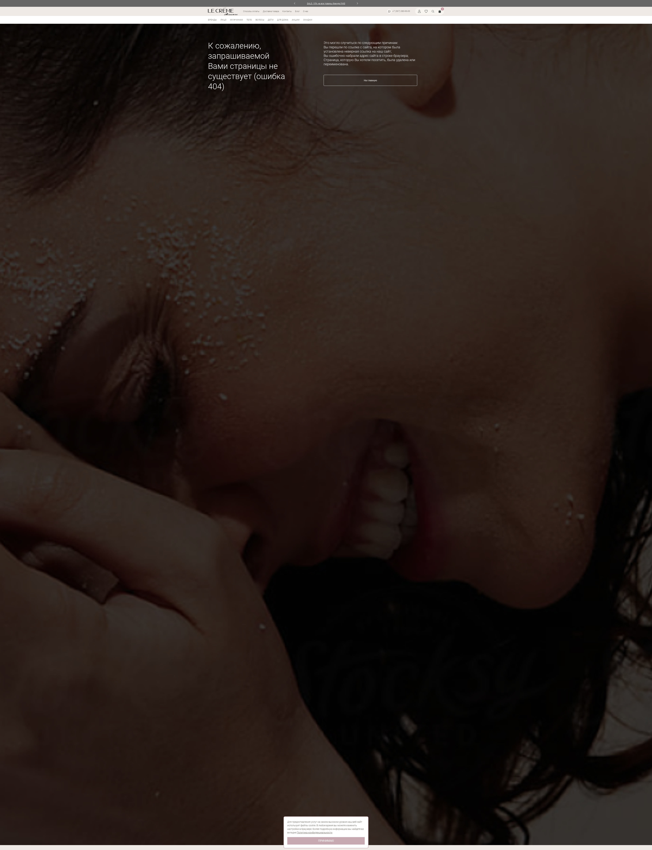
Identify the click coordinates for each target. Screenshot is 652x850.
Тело (249, 20)
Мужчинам (236, 20)
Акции (296, 20)
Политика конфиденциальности (314, 832)
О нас (305, 11)
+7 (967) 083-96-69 (401, 11)
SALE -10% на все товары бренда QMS (326, 3)
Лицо (223, 20)
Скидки (307, 20)
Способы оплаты (251, 11)
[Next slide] (357, 3)
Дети (271, 20)
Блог (297, 11)
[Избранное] (426, 11)
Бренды (212, 20)
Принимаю (326, 840)
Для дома (282, 20)
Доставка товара (271, 11)
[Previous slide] (295, 3)
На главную (370, 80)
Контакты (287, 11)
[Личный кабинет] (419, 11)
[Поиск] (433, 11)
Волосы (260, 20)
